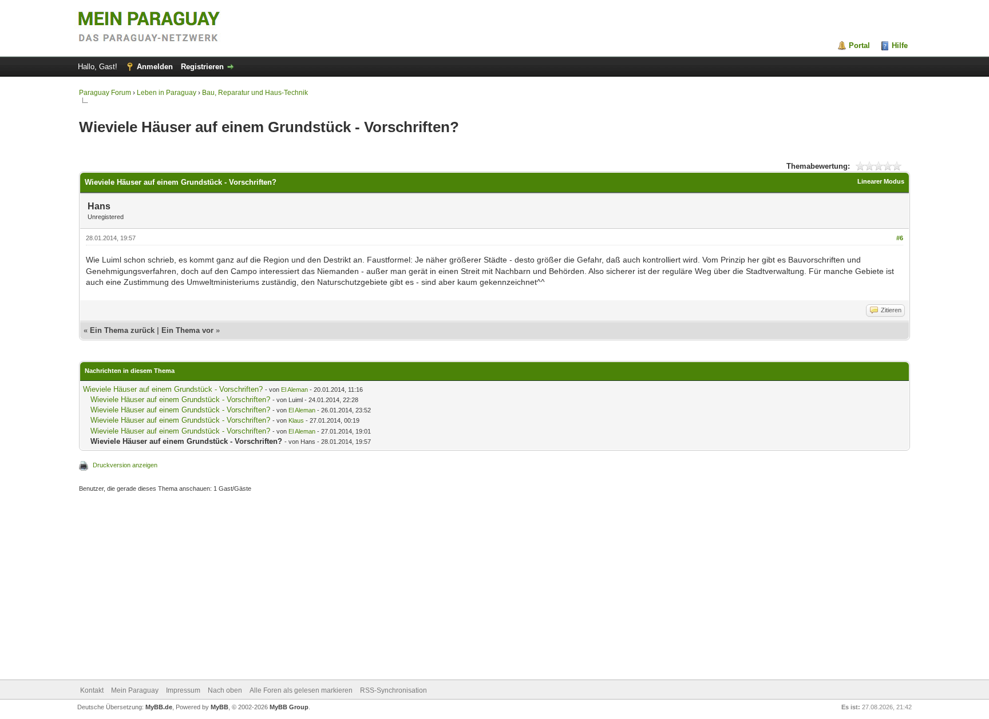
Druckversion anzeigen (125, 465)
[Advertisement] (422, 587)
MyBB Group (289, 707)
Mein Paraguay (135, 690)
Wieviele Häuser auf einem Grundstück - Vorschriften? (173, 389)
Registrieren (202, 66)
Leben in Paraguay (166, 93)
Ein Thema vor (187, 330)
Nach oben (225, 690)
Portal (859, 45)
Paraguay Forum (105, 93)
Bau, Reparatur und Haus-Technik (255, 93)
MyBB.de (158, 707)
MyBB (219, 707)
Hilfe (900, 45)
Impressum (183, 690)
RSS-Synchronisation (393, 690)
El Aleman (294, 389)
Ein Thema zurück (122, 330)
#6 (899, 238)
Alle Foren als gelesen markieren (301, 690)
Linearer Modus (880, 181)
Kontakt (92, 690)
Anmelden (155, 66)
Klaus (296, 420)
